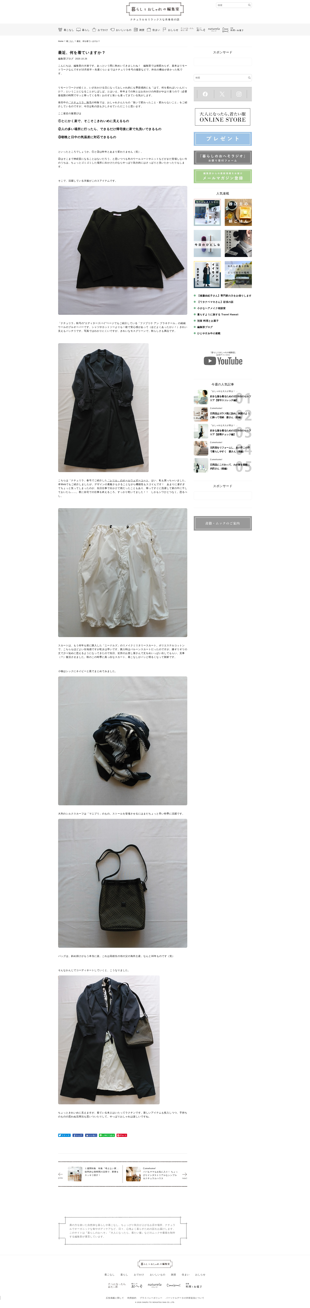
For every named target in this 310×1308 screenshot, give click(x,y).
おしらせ (173, 30)
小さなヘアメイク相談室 (211, 308)
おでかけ (103, 30)
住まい (156, 30)
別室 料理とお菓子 (208, 320)
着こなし (69, 30)
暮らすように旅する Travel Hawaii (217, 314)
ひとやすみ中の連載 (209, 333)
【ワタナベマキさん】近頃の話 (215, 301)
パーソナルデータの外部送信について (185, 1298)
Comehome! (216, 408)
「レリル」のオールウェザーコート (128, 480)
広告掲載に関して (115, 1298)
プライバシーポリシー (151, 1298)
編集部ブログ (205, 327)
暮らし (86, 30)
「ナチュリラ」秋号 (80, 102)
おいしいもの (123, 30)
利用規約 (131, 1298)
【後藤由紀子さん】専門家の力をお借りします (224, 295)
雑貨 (142, 30)
